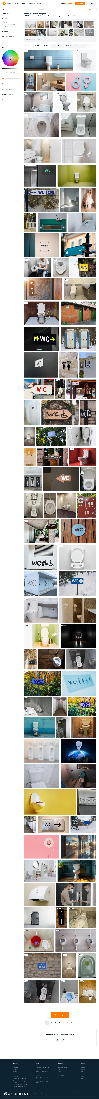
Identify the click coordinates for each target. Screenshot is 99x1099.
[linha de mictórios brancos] (30, 824)
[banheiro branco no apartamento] (42, 151)
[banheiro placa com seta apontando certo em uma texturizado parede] (53, 824)
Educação (15, 1076)
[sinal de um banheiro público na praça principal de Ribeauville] (52, 457)
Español (83, 1069)
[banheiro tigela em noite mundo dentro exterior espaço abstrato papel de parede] (78, 751)
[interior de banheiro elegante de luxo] (38, 102)
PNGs (47, 46)
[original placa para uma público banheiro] (86, 505)
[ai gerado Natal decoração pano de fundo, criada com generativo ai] (50, 802)
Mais (38, 3)
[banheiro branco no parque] (81, 436)
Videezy (15, 1071)
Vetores (9, 3)
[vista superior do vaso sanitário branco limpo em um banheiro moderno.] (78, 125)
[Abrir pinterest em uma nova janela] (27, 1094)
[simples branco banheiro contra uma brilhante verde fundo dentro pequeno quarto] (77, 176)
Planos (63, 3)
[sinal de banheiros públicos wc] (88, 412)
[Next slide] (93, 46)
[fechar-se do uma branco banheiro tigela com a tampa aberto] (77, 557)
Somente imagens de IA (10, 24)
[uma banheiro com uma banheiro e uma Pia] (63, 727)
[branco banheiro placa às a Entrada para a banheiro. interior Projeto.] (41, 245)
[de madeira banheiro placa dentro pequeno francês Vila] (60, 412)
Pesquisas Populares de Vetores (42, 1074)
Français (83, 1076)
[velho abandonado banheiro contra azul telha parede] (39, 727)
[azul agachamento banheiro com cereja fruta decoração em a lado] (69, 991)
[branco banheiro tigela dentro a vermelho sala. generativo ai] (82, 457)
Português (83, 1071)
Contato (60, 1069)
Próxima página (60, 1015)
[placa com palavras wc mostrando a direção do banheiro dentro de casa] (82, 222)
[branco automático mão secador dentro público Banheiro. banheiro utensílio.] (39, 894)
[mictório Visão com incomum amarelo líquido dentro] (87, 965)
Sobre (59, 1071)
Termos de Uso (67, 1094)
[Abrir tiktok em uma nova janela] (30, 1094)
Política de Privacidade (77, 1094)
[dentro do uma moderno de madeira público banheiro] (87, 991)
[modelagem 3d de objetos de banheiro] (85, 60)
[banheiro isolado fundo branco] (65, 102)
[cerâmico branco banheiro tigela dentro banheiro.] (41, 610)
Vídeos (23, 3)
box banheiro (69, 46)
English (83, 1067)
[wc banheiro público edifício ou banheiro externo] (78, 313)
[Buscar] (90, 9)
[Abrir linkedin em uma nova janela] (25, 1094)
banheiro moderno (58, 46)
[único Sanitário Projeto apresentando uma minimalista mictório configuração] (51, 659)
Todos (5, 22)
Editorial (31, 3)
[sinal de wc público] (42, 965)
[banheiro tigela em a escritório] (86, 802)
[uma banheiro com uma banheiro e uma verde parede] (41, 636)
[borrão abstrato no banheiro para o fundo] (41, 751)
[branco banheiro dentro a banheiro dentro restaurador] (88, 479)
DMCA (37, 1069)
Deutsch (83, 1074)
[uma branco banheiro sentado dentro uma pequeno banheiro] (30, 457)
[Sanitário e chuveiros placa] (79, 683)
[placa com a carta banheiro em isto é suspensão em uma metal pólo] (39, 389)
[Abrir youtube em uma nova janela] (35, 1094)
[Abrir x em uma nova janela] (32, 1094)
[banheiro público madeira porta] (60, 706)
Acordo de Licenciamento (42, 1067)
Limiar (4, 76)
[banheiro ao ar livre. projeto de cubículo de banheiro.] (40, 583)
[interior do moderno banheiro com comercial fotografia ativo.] (40, 871)
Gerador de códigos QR (19, 1086)
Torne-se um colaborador (61, 1074)
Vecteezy (15, 1069)
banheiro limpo (81, 46)
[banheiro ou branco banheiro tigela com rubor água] (60, 389)
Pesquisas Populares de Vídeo (42, 1081)
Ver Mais (89, 32)
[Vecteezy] (4, 3)
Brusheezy (15, 1067)
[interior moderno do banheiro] (80, 289)
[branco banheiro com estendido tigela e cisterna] (77, 871)
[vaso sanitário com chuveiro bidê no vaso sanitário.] (41, 313)
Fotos (16, 3)
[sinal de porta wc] (52, 222)
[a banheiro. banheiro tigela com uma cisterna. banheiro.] (83, 727)
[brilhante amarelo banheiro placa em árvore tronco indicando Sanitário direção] (83, 267)
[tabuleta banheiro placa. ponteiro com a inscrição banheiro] (78, 245)
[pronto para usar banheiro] (48, 60)
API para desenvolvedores (20, 1078)
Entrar (91, 3)
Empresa (15, 1074)
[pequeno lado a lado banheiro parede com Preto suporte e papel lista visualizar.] (77, 610)
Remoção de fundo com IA (20, 1084)
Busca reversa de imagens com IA (20, 1081)
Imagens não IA (8, 26)
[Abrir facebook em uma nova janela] (20, 1094)
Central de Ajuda (62, 1067)
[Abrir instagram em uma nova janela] (22, 1094)
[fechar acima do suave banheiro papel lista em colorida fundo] (41, 847)
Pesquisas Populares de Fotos (42, 1078)
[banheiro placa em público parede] (87, 365)
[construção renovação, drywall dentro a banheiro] (78, 776)
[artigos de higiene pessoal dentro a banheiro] (39, 940)
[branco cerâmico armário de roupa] (41, 776)
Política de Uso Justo (89, 1094)
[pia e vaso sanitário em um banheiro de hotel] (51, 82)
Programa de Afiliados (42, 1071)
